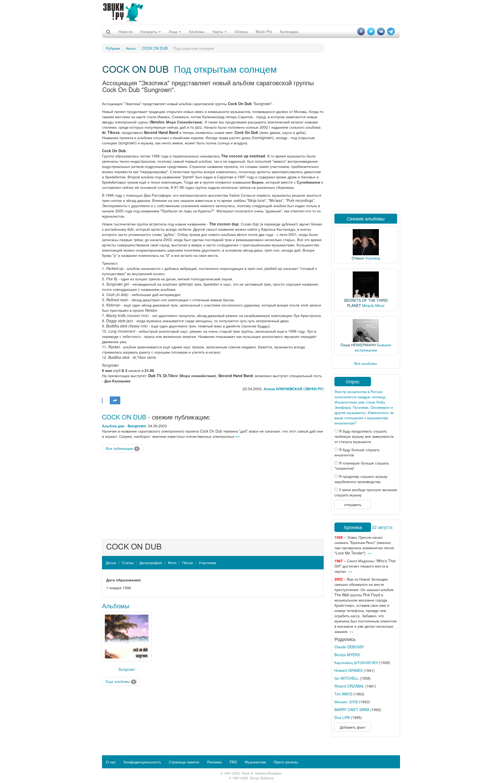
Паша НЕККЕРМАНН (358, 344)
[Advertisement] (251, 12)
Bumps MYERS (347, 654)
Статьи (128, 562)
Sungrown (137, 425)
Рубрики (113, 48)
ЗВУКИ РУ (313, 388)
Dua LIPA (342, 717)
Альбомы (196, 31)
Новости (125, 31)
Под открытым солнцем (225, 68)
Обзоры (241, 31)
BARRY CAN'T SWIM (351, 709)
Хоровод (372, 257)
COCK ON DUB (155, 48)
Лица (173, 31)
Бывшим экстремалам (373, 347)
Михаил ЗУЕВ (346, 701)
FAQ (233, 761)
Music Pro (264, 31)
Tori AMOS (343, 693)
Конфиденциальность (142, 761)
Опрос (353, 381)
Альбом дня (113, 425)
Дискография (150, 562)
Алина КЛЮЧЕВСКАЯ (283, 388)
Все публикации (122, 448)
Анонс (131, 48)
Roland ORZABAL (349, 686)
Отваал (358, 257)
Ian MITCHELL (346, 678)
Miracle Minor (373, 305)
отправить (352, 504)
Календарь (289, 31)
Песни (187, 562)
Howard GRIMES (348, 670)
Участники (207, 562)
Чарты (218, 31)
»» (238, 436)
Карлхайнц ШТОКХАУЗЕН (356, 662)
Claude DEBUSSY (349, 646)
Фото (172, 562)
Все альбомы (365, 363)
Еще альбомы (120, 681)
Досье (111, 562)
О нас (111, 761)
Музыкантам (255, 761)
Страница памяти (184, 761)
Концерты (149, 31)
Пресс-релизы (286, 761)
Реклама (214, 761)
